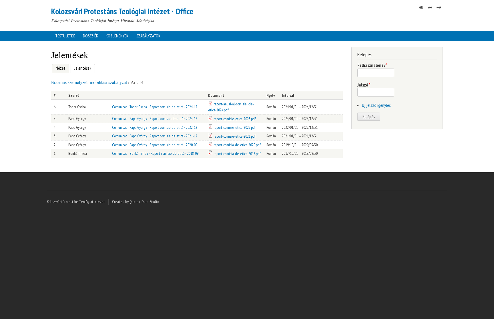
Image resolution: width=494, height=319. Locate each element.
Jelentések (81, 68)
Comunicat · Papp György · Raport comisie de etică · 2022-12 (154, 127)
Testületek (65, 36)
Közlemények (117, 36)
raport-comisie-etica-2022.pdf (235, 127)
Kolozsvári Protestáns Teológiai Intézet (76, 201)
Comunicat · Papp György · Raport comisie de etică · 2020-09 (154, 144)
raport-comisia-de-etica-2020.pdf (237, 144)
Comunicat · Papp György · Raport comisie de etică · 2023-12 (154, 118)
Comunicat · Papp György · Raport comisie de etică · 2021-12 (154, 136)
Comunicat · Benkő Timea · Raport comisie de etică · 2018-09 (155, 153)
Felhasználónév (372, 65)
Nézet (60, 68)
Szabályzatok (148, 36)
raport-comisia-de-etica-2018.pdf (237, 153)
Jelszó (363, 85)
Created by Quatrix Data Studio (135, 201)
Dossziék (90, 36)
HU (421, 7)
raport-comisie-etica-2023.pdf (235, 118)
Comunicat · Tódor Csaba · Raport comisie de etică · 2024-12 (154, 106)
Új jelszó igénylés (376, 105)
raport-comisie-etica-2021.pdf (235, 136)
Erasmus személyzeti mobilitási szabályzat (89, 82)
